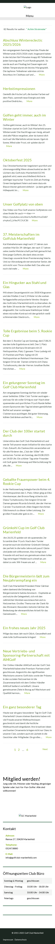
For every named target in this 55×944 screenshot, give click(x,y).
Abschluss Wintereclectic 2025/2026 (22, 42)
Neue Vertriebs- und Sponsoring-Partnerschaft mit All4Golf (26, 655)
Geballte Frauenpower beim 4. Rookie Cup (26, 481)
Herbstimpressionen (19, 88)
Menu (29, 15)
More (42, 74)
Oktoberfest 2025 (17, 160)
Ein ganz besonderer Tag (22, 707)
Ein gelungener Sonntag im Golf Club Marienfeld (24, 385)
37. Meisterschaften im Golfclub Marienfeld (21, 236)
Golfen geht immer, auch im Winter (24, 117)
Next (45, 749)
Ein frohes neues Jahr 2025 (24, 628)
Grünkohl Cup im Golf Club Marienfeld (24, 530)
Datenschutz (21, 939)
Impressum (8, 939)
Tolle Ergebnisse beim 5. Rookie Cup (27, 333)
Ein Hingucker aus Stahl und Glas (24, 284)
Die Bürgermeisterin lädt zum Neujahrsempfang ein (26, 578)
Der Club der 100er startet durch (24, 433)
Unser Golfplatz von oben (23, 204)
